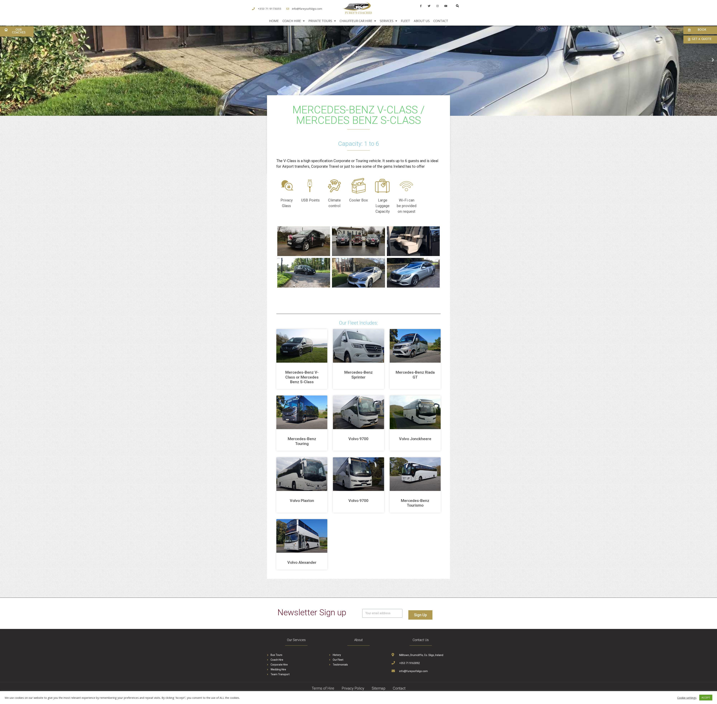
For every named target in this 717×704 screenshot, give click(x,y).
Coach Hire (292, 21)
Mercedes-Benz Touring (302, 441)
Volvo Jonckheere (415, 439)
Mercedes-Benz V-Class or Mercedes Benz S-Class (302, 377)
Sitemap (378, 688)
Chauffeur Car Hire (356, 21)
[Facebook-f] (421, 6)
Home (274, 21)
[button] (17, 31)
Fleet (405, 21)
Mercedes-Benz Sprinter (358, 374)
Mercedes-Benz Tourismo (415, 503)
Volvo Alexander (301, 562)
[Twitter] (429, 6)
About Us (422, 21)
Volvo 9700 (358, 439)
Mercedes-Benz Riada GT (415, 374)
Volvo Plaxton (302, 500)
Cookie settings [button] (686, 697)
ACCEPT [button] (706, 697)
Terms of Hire (323, 688)
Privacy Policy (353, 688)
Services (386, 21)
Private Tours (320, 21)
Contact (440, 21)
